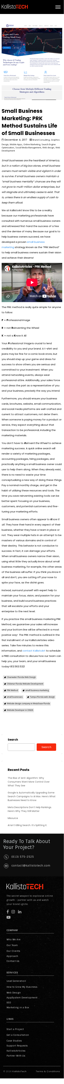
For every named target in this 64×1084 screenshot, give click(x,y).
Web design (48, 147)
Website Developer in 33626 (20, 710)
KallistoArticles (16, 1050)
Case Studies (14, 1040)
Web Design (14, 992)
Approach (12, 956)
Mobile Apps (16, 144)
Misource (13, 818)
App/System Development (22, 997)
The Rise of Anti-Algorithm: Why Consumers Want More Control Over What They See (29, 781)
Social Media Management (28, 147)
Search (13, 740)
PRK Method (12, 690)
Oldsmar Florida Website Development (25, 683)
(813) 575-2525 (22, 856)
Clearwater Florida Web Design (21, 677)
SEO (9, 1002)
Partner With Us (16, 1055)
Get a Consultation (18, 1034)
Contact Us (13, 961)
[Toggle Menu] (58, 7)
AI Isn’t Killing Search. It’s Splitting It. (27, 825)
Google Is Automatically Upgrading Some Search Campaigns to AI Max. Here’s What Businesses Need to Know (31, 796)
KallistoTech (19, 1071)
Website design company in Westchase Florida (28, 703)
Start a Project (15, 1029)
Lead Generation (16, 980)
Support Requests (17, 1045)
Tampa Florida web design (42, 697)
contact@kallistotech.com (30, 865)
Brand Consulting (41, 139)
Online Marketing (31, 144)
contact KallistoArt (33, 650)
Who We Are (14, 939)
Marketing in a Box (18, 1007)
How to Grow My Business (22, 986)
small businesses (15, 697)
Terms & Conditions (48, 1071)
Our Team (12, 945)
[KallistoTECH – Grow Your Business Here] (15, 11)
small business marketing (37, 690)
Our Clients (13, 951)
